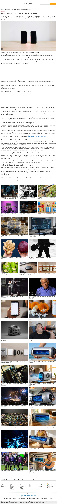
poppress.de (40, 486)
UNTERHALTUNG (22, 6)
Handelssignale (22, 486)
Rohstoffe (21, 484)
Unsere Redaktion (44, 498)
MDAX (2, 483)
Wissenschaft (12, 486)
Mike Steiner (50, 498)
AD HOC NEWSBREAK (32, 482)
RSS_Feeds (30, 485)
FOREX (21, 483)
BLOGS (44, 0)
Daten (2, 11)
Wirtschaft (11, 483)
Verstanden (43, 502)
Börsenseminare (22, 490)
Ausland (11, 487)
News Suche (52, 3)
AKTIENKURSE (5, 6)
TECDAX (2, 484)
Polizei (11, 488)
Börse (12, 9)
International (12, 490)
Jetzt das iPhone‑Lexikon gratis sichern (37, 136)
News (7, 498)
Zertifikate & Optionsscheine (22, 489)
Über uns (38, 498)
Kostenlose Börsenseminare (40, 484)
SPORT (18, 6)
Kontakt (30, 486)
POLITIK (16, 6)
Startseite (8, 9)
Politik (11, 484)
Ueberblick (14, 9)
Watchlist (30, 483)
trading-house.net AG (41, 482)
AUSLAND (32, 6)
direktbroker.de (40, 485)
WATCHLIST (54, 0)
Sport (11, 485)
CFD (20, 482)
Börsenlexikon (4, 479)
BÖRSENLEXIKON (48, 0)
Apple (4, 11)
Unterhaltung (12, 489)
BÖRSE (9, 6)
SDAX (1, 485)
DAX (1, 482)
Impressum (14, 498)
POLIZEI (35, 6)
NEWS (2, 6)
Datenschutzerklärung (21, 498)
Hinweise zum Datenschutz (30, 498)
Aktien (21, 487)
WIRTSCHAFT (12, 6)
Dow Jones (2, 486)
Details (40, 502)
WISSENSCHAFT (27, 6)
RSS (51, 0)
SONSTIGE (43, 6)
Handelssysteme (22, 485)
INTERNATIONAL (39, 6)
